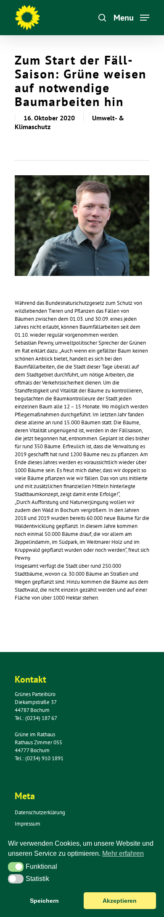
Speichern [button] (44, 900)
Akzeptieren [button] (120, 900)
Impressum (27, 823)
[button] (16, 866)
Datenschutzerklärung (40, 812)
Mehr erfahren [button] (123, 853)
